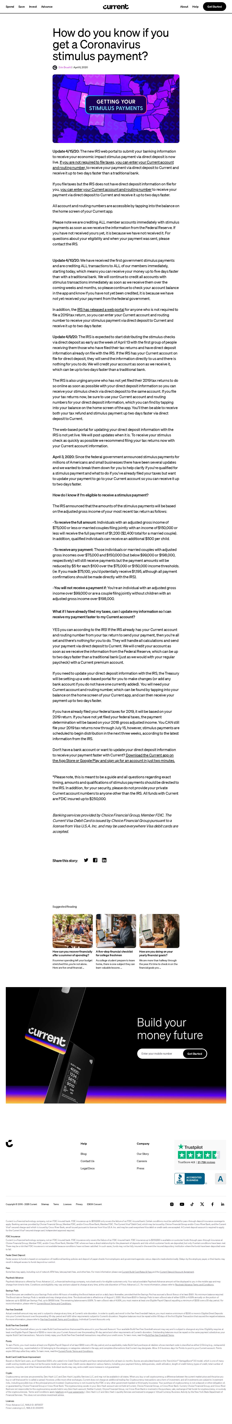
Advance (47, 6)
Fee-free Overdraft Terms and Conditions (59, 1319)
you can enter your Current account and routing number (106, 189)
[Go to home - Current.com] (116, 6)
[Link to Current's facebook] (212, 1204)
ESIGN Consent (94, 1204)
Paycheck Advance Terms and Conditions (194, 1284)
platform (60, 1391)
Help (195, 6)
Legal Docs (87, 1168)
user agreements (76, 1391)
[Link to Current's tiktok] (192, 1204)
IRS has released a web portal (100, 309)
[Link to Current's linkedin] (222, 1204)
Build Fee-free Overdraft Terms (159, 1335)
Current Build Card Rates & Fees (137, 1271)
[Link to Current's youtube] (182, 1204)
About (184, 6)
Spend (10, 6)
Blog (83, 1154)
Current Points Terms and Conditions (75, 1351)
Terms (56, 1204)
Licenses (67, 1204)
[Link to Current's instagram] (171, 1204)
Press (140, 1168)
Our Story (143, 1154)
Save (21, 6)
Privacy (79, 1204)
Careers (142, 1161)
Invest (33, 6)
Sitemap (45, 1204)
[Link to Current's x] (202, 1204)
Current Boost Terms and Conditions (54, 1303)
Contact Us (87, 1161)
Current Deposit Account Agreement (177, 1271)
